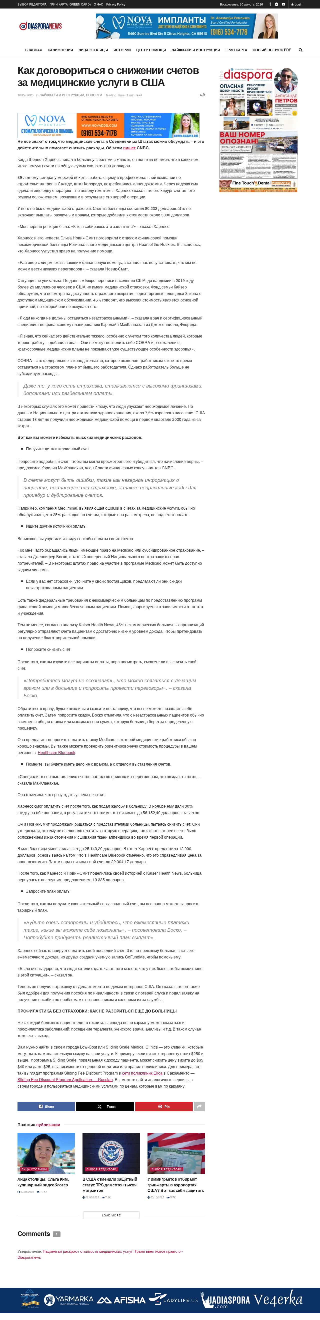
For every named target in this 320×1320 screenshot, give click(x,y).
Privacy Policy (115, 4)
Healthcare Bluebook (56, 752)
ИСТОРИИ (122, 49)
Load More (111, 1215)
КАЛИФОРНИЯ (60, 49)
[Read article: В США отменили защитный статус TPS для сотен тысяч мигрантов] (111, 1153)
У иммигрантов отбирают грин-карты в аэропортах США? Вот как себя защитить (176, 1184)
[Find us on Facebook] (270, 4)
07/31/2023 (27, 1192)
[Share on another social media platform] (199, 1106)
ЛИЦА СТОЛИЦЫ (93, 49)
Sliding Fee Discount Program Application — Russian (65, 1079)
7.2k (107, 1197)
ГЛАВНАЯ (33, 49)
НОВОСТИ (94, 95)
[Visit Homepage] (41, 26)
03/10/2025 (157, 1197)
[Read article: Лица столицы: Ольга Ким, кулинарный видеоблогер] (46, 1153)
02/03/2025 (92, 1197)
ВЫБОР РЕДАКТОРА (32, 4)
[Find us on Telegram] (276, 4)
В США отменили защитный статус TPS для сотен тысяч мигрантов (109, 1184)
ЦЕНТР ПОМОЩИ (151, 49)
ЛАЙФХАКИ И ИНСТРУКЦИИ (196, 49)
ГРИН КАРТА (236, 49)
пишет (129, 148)
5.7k (173, 1197)
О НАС (98, 4)
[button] (187, 26)
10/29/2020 (26, 95)
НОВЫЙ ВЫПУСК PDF (272, 49)
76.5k (43, 1192)
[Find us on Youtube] (283, 4)
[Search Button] (300, 50)
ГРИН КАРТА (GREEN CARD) (70, 4)
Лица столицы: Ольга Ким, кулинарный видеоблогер (43, 1181)
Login (298, 4)
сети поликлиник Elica (142, 1073)
